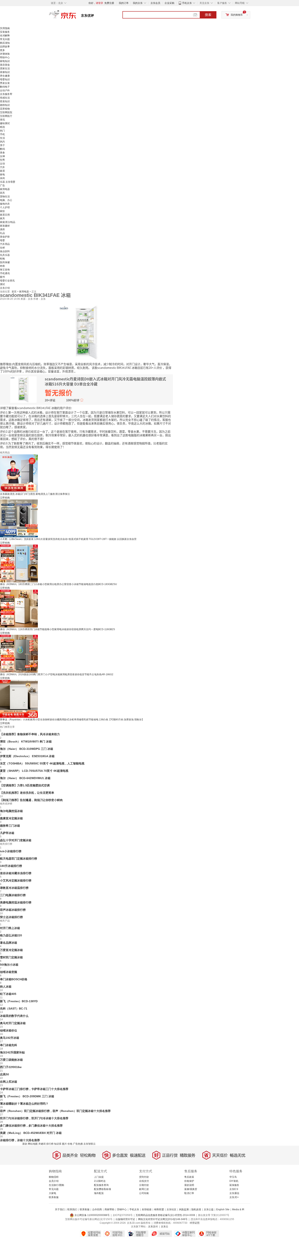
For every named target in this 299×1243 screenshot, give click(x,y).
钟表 (2, 266)
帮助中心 (5, 57)
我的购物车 (237, 14)
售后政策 (189, 1177)
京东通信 (234, 1193)
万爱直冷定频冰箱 (11, 950)
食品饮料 (5, 251)
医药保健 (5, 262)
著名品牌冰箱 (8, 942)
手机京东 (187, 3)
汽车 (2, 167)
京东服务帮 (6, 94)
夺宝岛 (233, 1177)
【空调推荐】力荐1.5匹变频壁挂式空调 (25, 785)
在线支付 (144, 1181)
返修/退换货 (190, 1189)
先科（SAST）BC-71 (13, 1008)
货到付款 (144, 1177)
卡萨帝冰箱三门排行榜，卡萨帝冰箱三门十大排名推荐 (34, 1089)
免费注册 (109, 3)
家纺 (2, 211)
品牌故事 (5, 46)
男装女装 (5, 83)
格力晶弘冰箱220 (11, 935)
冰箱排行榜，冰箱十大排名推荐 (20, 1140)
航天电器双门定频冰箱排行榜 (18, 858)
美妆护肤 (5, 236)
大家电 (52, 1193)
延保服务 (234, 1185)
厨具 (2, 192)
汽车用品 (5, 244)
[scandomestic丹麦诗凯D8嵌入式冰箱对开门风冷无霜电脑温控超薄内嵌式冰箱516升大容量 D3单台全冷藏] (86, 332)
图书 (2, 277)
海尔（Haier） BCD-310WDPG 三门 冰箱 (26, 748)
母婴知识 (5, 79)
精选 (2, 127)
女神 (2, 156)
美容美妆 (5, 64)
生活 (2, 138)
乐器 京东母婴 (7, 181)
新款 (24, 1143)
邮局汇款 (144, 1189)
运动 (2, 163)
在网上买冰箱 (8, 1081)
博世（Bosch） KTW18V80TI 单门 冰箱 (26, 741)
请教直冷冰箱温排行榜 (14, 887)
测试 (2, 284)
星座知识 (5, 101)
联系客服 (54, 1197)
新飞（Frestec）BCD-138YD (19, 1001)
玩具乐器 (5, 255)
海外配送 (99, 1193)
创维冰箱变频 (8, 972)
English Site (222, 1209)
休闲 (2, 178)
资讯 (2, 119)
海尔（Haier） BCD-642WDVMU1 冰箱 (25, 778)
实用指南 (5, 28)
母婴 (2, 240)
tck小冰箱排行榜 (10, 851)
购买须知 (5, 42)
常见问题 (5, 39)
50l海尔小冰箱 (9, 964)
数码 (2, 149)
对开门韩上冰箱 (10, 928)
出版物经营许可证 (125, 1219)
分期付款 (144, 1185)
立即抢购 (5, 497)
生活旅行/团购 (56, 1185)
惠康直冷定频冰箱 (11, 818)
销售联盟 (159, 1209)
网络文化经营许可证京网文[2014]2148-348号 (163, 1219)
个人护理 (5, 207)
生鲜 (2, 247)
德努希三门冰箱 (10, 825)
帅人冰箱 (5, 986)
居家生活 (5, 68)
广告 (2, 185)
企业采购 (169, 3)
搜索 (208, 14)
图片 (64, 1143)
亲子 (2, 145)
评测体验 (5, 53)
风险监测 (184, 1209)
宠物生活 (5, 196)
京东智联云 (89, 1143)
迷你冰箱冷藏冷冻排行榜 (15, 873)
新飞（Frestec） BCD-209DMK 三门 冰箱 (27, 1096)
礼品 (2, 233)
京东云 (164, 1226)
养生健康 (5, 75)
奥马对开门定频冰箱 (13, 1023)
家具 (2, 218)
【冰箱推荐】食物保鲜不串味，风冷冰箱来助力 (30, 734)
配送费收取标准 (102, 1189)
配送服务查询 (101, 1185)
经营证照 (195, 1222)
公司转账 (144, 1193)
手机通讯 (5, 273)
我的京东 (138, 3)
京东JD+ (234, 1197)
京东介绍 (5, 288)
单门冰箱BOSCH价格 (13, 979)
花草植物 (5, 108)
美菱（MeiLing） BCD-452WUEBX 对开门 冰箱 (31, 1132)
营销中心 (122, 1209)
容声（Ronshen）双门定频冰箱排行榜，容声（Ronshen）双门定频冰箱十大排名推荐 (55, 1111)
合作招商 (97, 1209)
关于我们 (60, 1209)
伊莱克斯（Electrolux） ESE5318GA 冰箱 (27, 756)
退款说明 (189, 1185)
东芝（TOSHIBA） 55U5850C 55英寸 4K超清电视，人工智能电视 (42, 763)
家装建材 (5, 225)
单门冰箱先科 (8, 1045)
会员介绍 (54, 1181)
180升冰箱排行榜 (11, 865)
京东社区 (171, 1209)
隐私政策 (196, 1209)
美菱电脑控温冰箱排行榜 (15, 902)
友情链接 (147, 1209)
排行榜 (49, 1143)
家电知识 (5, 61)
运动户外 (5, 90)
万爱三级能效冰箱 (11, 1059)
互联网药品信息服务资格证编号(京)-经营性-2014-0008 (165, 1215)
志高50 (4, 1074)
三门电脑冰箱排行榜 (13, 895)
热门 (2, 130)
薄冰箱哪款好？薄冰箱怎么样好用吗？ (24, 1103)
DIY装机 (233, 1181)
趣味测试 (5, 123)
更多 (2, 50)
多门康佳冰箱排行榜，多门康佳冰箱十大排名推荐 (31, 1125)
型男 (2, 159)
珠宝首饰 (5, 269)
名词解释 (5, 35)
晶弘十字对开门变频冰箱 (15, 840)
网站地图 (33, 1143)
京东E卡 (233, 1189)
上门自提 (99, 1177)
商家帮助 (109, 1209)
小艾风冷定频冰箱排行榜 (15, 880)
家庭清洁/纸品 (7, 222)
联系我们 (72, 1209)
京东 (76, 16)
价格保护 (189, 1181)
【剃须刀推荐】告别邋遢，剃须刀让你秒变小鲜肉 (31, 800)
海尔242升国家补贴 (12, 1052)
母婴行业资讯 (7, 280)
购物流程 (54, 1177)
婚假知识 (5, 105)
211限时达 (100, 1181)
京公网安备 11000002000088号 (92, 1215)
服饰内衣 (5, 203)
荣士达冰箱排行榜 (11, 917)
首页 (14, 291)
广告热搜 (78, 1143)
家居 (2, 170)
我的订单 (124, 3)
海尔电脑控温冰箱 (11, 811)
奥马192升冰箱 (9, 1037)
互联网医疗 (6, 116)
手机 (2, 134)
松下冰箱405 (8, 993)
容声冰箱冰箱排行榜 (13, 909)
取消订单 (189, 1193)
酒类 (2, 229)
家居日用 (5, 214)
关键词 (42, 1143)
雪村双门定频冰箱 (11, 957)
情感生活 (5, 97)
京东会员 (155, 3)
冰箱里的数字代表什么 (14, 1015)
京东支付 (153, 1226)
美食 (2, 152)
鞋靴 (2, 258)
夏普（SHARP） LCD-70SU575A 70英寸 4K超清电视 (34, 770)
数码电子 (5, 86)
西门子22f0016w (11, 1067)
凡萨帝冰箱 (7, 833)
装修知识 (5, 72)
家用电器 (5, 189)
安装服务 (5, 31)
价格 (70, 1143)
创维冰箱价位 (8, 1030)
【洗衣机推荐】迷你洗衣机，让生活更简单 (27, 792)
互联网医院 (6, 112)
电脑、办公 (6, 200)
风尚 (2, 141)
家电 (2, 174)
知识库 (57, 1143)
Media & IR (238, 1209)
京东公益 (209, 1209)
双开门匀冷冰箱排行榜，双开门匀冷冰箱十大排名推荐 (34, 1118)
